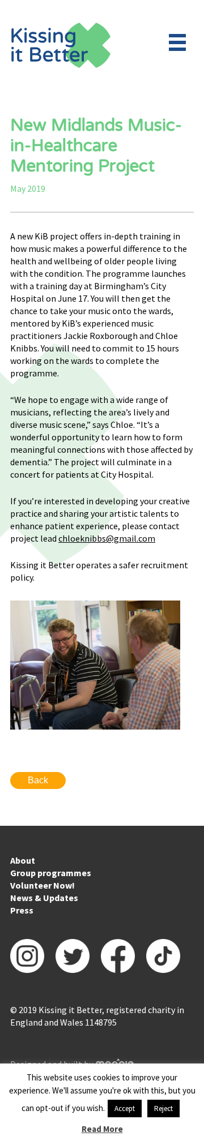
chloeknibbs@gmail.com (106, 538)
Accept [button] (124, 1108)
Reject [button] (163, 1108)
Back (38, 780)
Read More (102, 1128)
